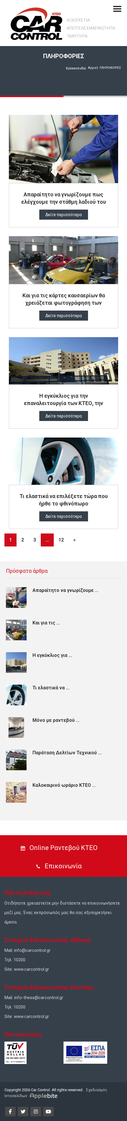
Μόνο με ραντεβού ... (55, 720)
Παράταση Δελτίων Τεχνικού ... (67, 753)
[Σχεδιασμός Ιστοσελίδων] (44, 1096)
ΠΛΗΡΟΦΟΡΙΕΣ (110, 67)
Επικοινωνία (62, 866)
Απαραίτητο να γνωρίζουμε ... (65, 590)
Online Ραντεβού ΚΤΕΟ (62, 847)
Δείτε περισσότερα (63, 214)
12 (61, 540)
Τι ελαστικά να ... (50, 688)
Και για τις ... (46, 623)
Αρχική (93, 67)
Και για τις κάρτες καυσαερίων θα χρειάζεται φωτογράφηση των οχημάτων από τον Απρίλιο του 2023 (63, 302)
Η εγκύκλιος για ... (52, 655)
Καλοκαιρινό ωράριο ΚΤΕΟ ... (64, 785)
